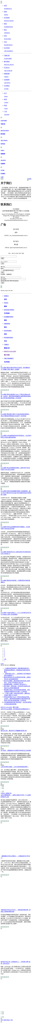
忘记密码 (3, 274)
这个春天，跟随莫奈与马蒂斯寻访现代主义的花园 (16, 750)
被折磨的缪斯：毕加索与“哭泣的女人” (15, 684)
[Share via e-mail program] (5, 390)
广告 (11, 1020)
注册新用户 (9, 274)
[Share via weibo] (6, 390)
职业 (8, 1020)
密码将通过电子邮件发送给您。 (10, 281)
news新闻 (3, 367)
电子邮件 (3, 279)
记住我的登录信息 (8, 270)
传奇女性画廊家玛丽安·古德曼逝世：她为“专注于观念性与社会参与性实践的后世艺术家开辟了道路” (16, 492)
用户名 (3, 266)
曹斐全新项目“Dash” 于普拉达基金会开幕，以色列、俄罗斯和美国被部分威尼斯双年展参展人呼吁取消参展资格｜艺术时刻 (16, 396)
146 (5, 659)
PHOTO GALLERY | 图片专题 (10, 707)
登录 (30, 179)
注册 (2, 177)
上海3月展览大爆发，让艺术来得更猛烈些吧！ (15, 766)
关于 (2, 1020)
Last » (2, 663)
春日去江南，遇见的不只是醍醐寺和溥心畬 (14, 730)
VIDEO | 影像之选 (6, 793)
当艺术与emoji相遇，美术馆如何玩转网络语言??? (15, 709)
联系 (5, 1020)
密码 (2, 268)
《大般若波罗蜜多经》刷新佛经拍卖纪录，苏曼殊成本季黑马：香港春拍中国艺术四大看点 (17, 670)
